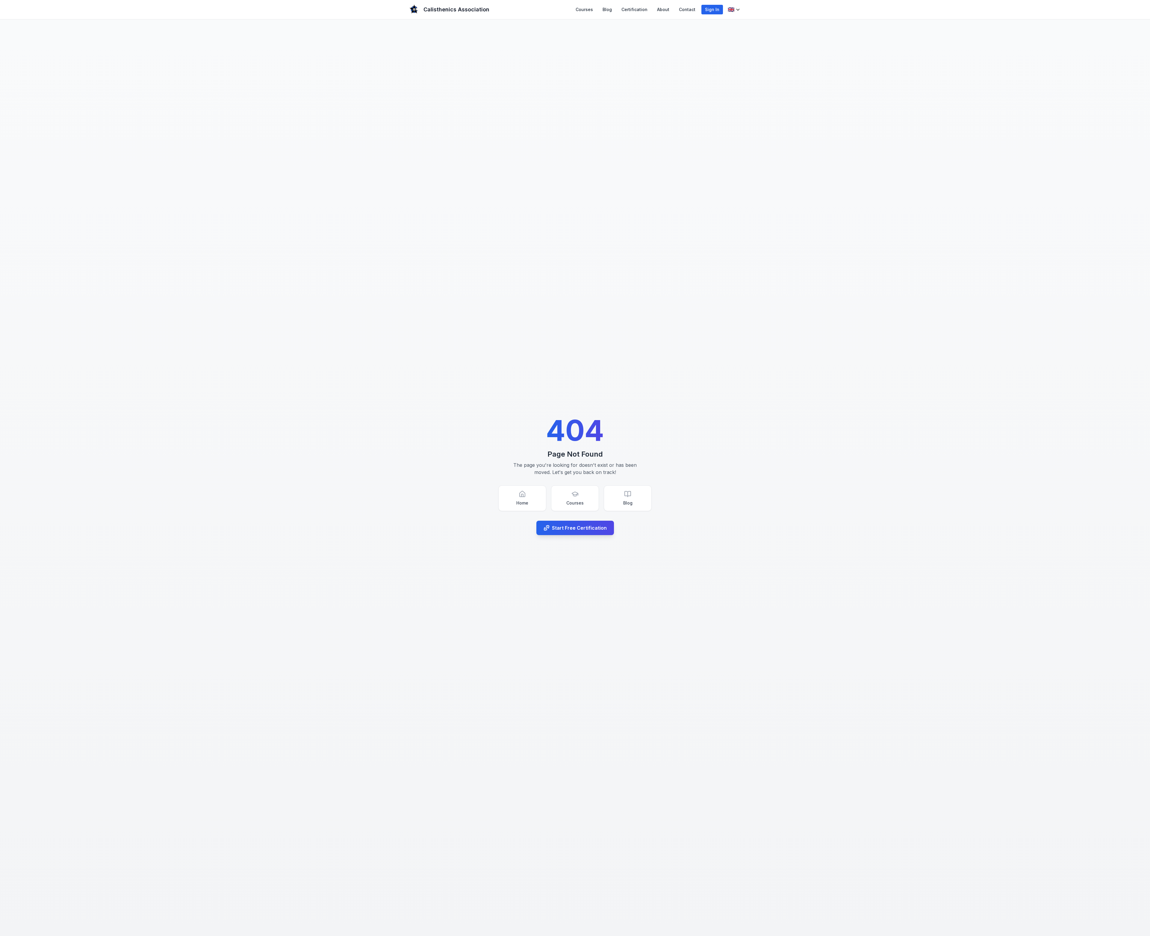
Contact (687, 9)
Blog (607, 9)
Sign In (712, 9)
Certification (634, 9)
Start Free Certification (579, 528)
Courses (584, 9)
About (663, 9)
